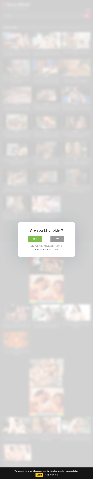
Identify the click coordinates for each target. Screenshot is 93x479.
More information (51, 475)
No (57, 239)
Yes (35, 239)
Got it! (39, 475)
